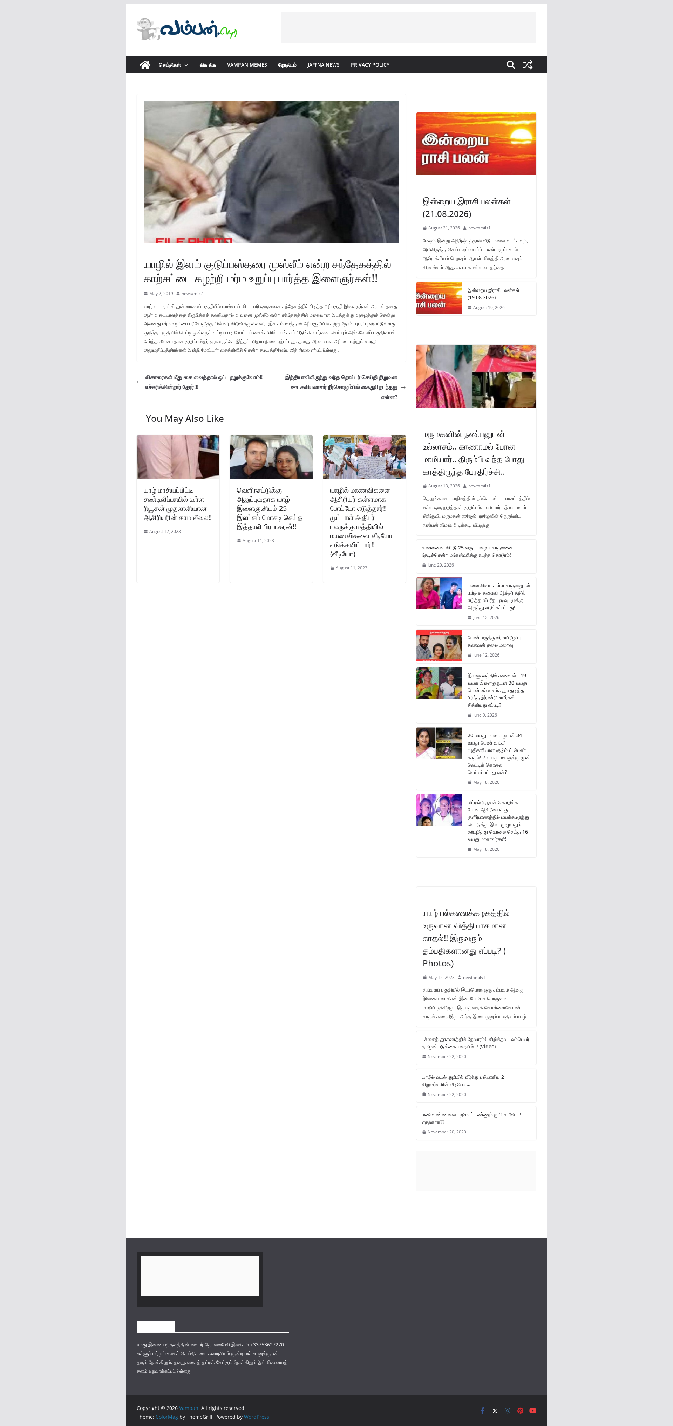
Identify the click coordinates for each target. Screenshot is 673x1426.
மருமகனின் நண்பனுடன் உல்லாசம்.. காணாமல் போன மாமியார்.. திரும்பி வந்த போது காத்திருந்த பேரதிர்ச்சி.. (473, 452)
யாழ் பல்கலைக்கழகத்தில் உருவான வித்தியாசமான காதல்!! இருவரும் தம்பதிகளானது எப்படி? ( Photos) (466, 938)
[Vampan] (145, 64)
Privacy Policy (370, 64)
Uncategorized (440, 897)
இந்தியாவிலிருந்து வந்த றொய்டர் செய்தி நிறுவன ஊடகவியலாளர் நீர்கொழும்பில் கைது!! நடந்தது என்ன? (341, 387)
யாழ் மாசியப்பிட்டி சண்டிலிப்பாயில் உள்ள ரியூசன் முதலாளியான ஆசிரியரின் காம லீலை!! (178, 503)
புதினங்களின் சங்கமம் (162, 247)
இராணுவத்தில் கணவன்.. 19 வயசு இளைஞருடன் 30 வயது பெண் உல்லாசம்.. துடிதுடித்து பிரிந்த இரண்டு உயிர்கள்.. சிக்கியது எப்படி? (497, 690)
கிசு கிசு (208, 64)
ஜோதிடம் (287, 64)
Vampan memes (247, 64)
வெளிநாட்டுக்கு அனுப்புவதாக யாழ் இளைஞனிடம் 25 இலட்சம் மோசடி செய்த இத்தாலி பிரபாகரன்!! (269, 508)
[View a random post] (527, 64)
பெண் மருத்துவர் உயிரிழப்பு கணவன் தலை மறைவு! (494, 641)
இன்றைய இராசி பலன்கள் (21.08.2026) (467, 207)
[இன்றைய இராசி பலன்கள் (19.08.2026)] (439, 299)
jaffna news (324, 64)
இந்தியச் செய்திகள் (440, 418)
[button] (185, 65)
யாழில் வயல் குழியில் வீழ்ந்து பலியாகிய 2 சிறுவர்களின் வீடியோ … (463, 1081)
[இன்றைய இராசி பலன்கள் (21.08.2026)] (476, 144)
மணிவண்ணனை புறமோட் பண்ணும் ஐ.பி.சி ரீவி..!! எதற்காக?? (471, 1118)
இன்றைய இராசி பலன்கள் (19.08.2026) (493, 294)
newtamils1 (193, 293)
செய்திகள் (170, 64)
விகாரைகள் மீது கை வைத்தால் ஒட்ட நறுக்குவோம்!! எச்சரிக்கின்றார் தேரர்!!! (204, 382)
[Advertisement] (408, 27)
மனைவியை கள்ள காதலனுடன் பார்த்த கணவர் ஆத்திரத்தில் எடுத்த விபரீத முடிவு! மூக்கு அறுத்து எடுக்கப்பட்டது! (499, 596)
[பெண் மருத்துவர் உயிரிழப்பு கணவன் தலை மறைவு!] (439, 646)
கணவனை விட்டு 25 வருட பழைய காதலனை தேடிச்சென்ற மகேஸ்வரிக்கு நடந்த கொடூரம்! (467, 551)
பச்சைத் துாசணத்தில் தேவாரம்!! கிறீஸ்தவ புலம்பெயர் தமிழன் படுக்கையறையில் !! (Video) (475, 1043)
